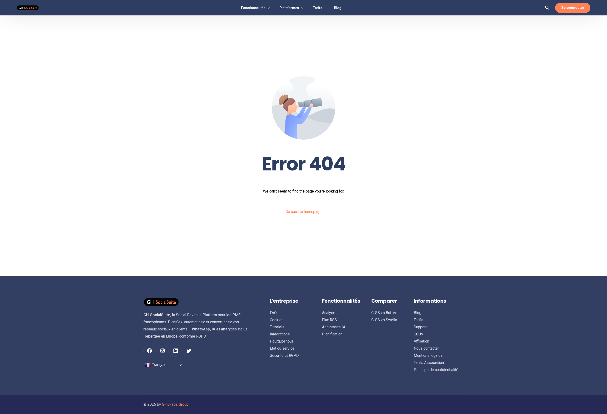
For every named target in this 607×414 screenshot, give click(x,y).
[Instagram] (162, 351)
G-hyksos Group (175, 404)
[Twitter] (189, 351)
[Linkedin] (176, 351)
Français (158, 365)
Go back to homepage (303, 211)
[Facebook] (149, 351)
